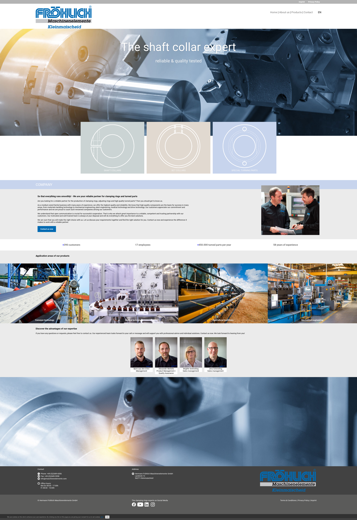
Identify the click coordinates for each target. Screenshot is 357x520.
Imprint (302, 2)
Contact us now (46, 229)
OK (107, 517)
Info (102, 517)
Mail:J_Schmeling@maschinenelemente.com (215, 348)
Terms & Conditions (288, 500)
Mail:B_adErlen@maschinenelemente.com (141, 348)
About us (284, 12)
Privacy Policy (314, 2)
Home (273, 12)
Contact (308, 12)
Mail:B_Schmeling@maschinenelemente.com (191, 348)
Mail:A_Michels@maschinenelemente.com (166, 348)
